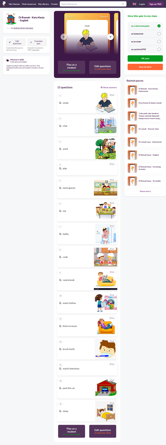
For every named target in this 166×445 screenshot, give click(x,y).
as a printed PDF (138, 49)
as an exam (136, 41)
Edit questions (17, 42)
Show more (145, 191)
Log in (142, 4)
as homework (137, 34)
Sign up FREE (156, 4)
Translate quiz (38, 42)
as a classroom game (140, 26)
